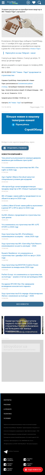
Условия (7, 418)
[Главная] (12, 2)
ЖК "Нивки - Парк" (15, 103)
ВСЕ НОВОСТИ (22, 304)
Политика (8, 414)
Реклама (7, 405)
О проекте (8, 409)
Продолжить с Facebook (17, 148)
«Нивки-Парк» (35, 49)
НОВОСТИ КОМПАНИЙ (12, 154)
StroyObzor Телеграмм (13, 451)
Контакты (7, 400)
